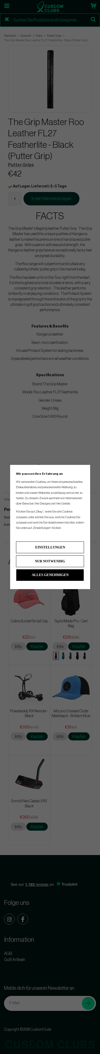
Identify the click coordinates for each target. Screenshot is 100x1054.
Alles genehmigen (50, 575)
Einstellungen (50, 547)
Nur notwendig (50, 561)
